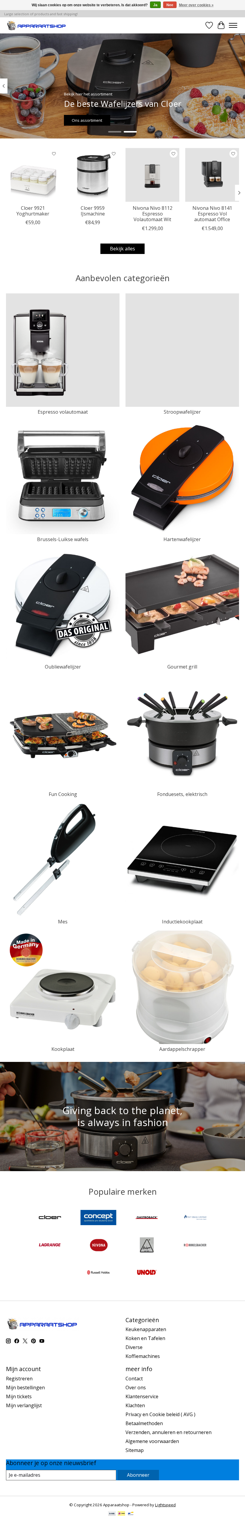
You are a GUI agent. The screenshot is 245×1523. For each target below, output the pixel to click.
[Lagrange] (49, 1246)
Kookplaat (62, 1049)
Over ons (135, 1387)
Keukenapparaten (145, 1329)
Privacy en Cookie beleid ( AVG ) (160, 1414)
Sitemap (134, 1450)
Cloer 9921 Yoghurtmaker (32, 211)
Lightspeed (165, 1504)
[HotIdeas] (195, 1218)
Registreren (19, 1378)
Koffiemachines (142, 1356)
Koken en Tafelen (145, 1338)
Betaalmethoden (144, 1423)
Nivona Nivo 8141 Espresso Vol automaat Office (212, 214)
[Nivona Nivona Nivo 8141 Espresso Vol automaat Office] (212, 175)
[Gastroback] (146, 1218)
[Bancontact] (130, 1514)
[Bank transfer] (112, 1514)
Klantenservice (141, 1396)
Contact (134, 1378)
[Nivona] (98, 1246)
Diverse (134, 1347)
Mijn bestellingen (25, 1387)
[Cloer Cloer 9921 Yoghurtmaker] (33, 175)
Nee (169, 5)
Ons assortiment (87, 120)
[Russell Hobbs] (98, 1273)
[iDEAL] (121, 1514)
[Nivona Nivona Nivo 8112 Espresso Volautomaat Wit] (152, 175)
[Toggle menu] (233, 25)
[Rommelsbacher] (195, 1246)
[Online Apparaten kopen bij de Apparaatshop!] (37, 25)
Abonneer (138, 1475)
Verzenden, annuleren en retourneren (168, 1432)
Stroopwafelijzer (182, 412)
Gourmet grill (182, 666)
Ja (155, 5)
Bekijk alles (122, 248)
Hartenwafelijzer (182, 539)
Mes (63, 921)
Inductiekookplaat (182, 921)
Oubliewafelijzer (63, 666)
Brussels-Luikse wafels (62, 539)
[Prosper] (146, 1246)
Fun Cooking (63, 794)
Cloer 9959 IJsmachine (93, 211)
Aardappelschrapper (182, 1049)
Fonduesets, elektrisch (182, 794)
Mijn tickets (19, 1396)
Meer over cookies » (196, 5)
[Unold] (146, 1273)
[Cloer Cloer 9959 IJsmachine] (93, 175)
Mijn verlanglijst (24, 1405)
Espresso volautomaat (63, 412)
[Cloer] (49, 1218)
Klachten (135, 1405)
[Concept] (98, 1218)
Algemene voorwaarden (152, 1441)
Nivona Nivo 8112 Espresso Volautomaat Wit (152, 214)
